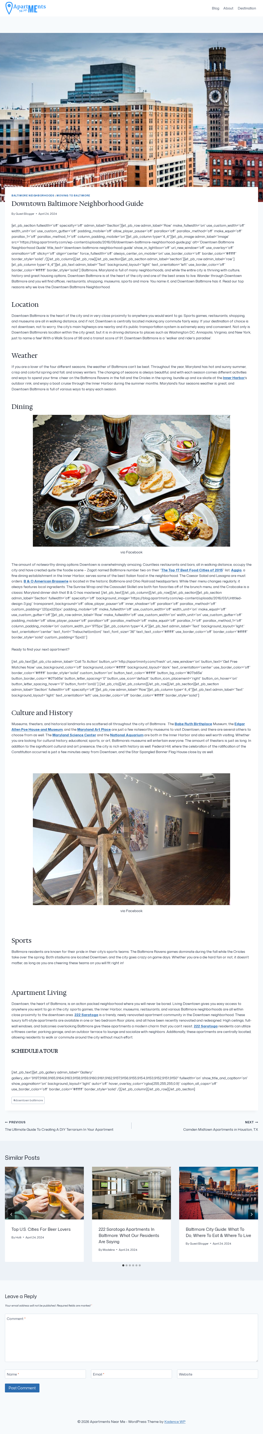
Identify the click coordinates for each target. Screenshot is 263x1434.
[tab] (123, 1265)
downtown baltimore (28, 1100)
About (228, 8)
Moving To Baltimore (73, 195)
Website (185, 1374)
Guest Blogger (25, 214)
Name (13, 1374)
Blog (215, 8)
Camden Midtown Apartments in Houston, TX (220, 1126)
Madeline (109, 1250)
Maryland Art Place (94, 729)
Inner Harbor (234, 377)
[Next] (251, 1214)
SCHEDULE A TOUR (35, 1051)
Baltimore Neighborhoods (33, 195)
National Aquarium (126, 734)
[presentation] (44, 1193)
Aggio (236, 569)
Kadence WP (175, 1421)
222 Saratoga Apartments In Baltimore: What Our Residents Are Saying (129, 1235)
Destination (247, 8)
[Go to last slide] (11, 1214)
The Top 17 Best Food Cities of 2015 (192, 569)
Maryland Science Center (74, 734)
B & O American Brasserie (46, 581)
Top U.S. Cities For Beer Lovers (41, 1229)
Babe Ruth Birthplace (193, 723)
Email (98, 1374)
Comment (16, 1318)
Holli (18, 1237)
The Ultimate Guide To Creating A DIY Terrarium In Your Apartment (59, 1126)
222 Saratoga (86, 1014)
